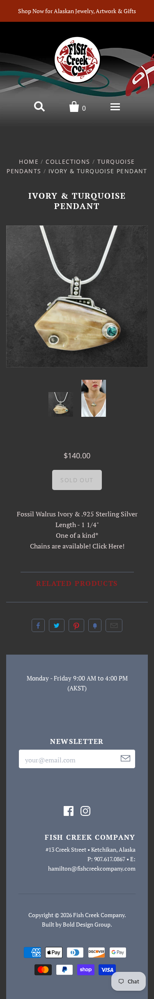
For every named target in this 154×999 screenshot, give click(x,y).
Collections (68, 161)
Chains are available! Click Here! (77, 546)
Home (29, 161)
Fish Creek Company (98, 915)
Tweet (56, 625)
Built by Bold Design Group (76, 924)
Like (38, 625)
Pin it (76, 625)
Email (114, 625)
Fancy (94, 625)
